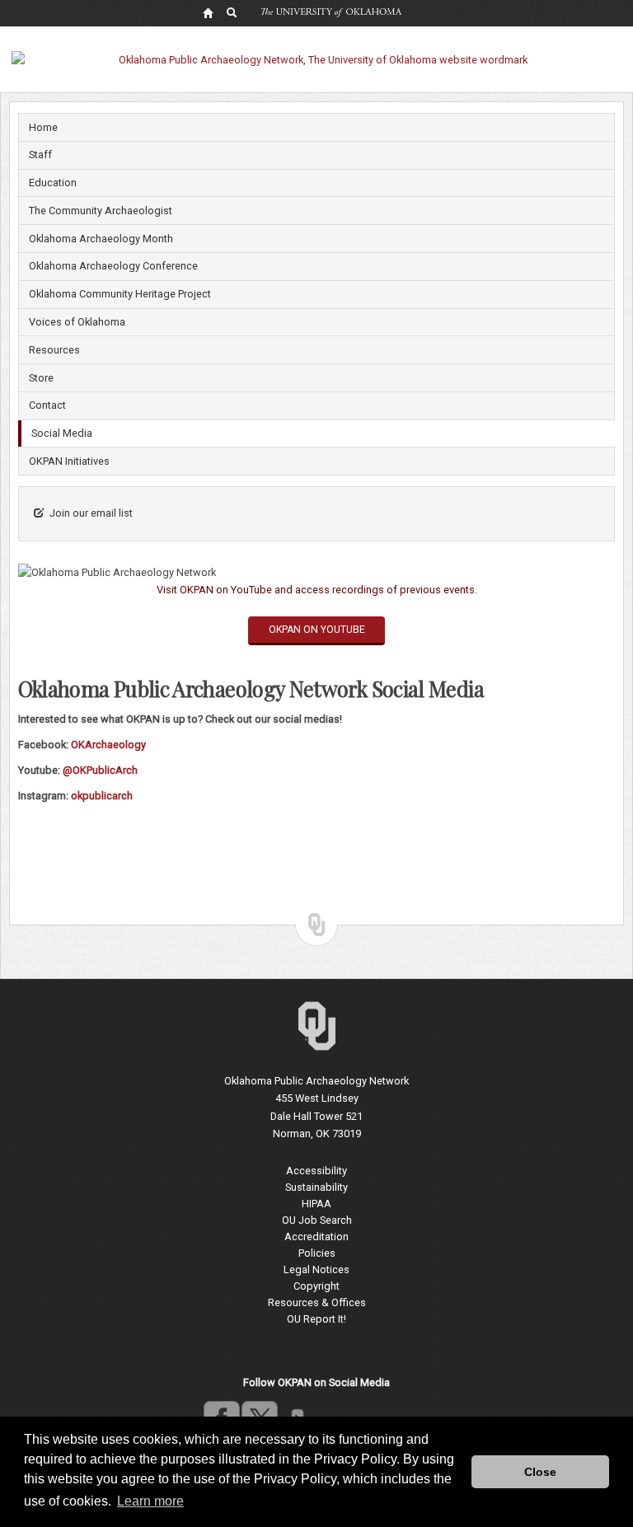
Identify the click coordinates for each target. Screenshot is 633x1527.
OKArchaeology (108, 744)
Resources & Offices (317, 1302)
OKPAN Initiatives (69, 461)
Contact (47, 405)
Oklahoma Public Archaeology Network (316, 1081)
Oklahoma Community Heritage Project (120, 294)
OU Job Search (317, 1220)
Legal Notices (316, 1269)
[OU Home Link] (207, 12)
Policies (316, 1253)
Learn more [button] (150, 1501)
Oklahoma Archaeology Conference (113, 266)
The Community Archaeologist (100, 210)
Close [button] (540, 1471)
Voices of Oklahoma (77, 322)
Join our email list (91, 513)
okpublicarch (102, 795)
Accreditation (316, 1236)
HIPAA (316, 1203)
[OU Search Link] (232, 12)
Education (53, 182)
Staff (40, 154)
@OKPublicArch (100, 770)
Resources (54, 350)
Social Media (61, 433)
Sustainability (316, 1187)
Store (41, 378)
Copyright (316, 1286)
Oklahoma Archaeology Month (101, 238)
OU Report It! (316, 1319)
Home (43, 127)
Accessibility (316, 1170)
